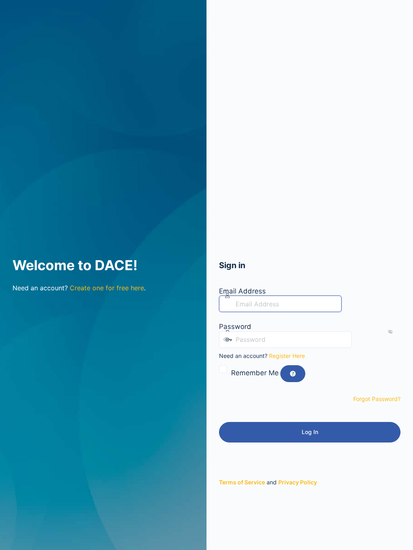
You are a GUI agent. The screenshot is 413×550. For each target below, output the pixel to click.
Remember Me (255, 373)
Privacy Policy (297, 482)
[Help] (292, 373)
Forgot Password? (376, 398)
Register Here (287, 355)
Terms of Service (242, 482)
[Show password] (359, 339)
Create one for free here (107, 288)
